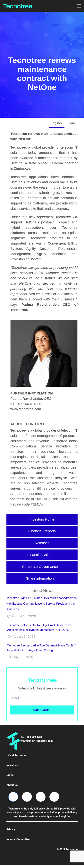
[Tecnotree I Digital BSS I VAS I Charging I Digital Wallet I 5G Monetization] (17, 6)
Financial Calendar (42, 555)
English (57, 123)
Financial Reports (42, 531)
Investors (12, 765)
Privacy (10, 829)
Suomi (71, 123)
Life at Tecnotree (16, 755)
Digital (10, 775)
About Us (12, 784)
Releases (42, 543)
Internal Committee (17, 839)
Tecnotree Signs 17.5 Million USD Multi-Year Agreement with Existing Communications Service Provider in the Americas (41, 603)
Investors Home (42, 519)
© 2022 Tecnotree (67, 849)
